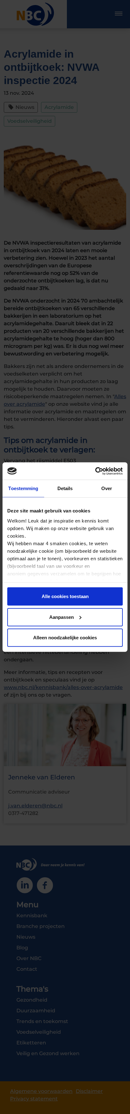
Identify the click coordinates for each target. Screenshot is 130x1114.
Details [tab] (65, 488)
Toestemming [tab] (23, 488)
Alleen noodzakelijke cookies (65, 637)
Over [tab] (106, 488)
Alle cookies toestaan (65, 596)
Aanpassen (61, 616)
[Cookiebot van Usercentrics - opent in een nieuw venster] (95, 471)
